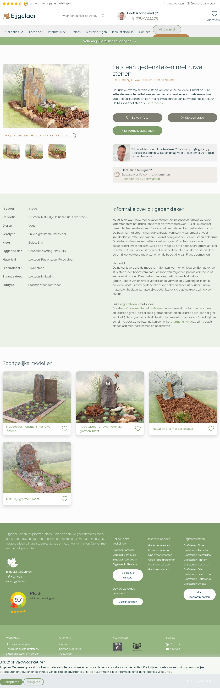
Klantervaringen (96, 32)
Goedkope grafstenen (161, 559)
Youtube (175, 648)
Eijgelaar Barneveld (124, 554)
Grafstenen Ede (193, 569)
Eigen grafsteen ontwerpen (22, 653)
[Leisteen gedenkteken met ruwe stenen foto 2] (34, 151)
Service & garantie (70, 648)
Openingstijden (127, 601)
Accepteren (11, 682)
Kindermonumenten (160, 555)
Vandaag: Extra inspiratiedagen (110, 41)
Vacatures (65, 653)
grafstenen (157, 308)
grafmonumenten (133, 308)
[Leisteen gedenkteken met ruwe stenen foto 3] (57, 151)
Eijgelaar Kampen (123, 550)
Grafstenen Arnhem (195, 559)
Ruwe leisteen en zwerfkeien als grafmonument (100, 429)
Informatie (57, 32)
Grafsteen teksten (159, 564)
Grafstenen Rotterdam (197, 579)
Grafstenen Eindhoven (197, 574)
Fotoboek (36, 32)
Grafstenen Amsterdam (198, 555)
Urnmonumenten (158, 550)
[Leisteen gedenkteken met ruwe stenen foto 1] (11, 151)
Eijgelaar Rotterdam (125, 564)
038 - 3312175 (14, 576)
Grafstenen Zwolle (195, 583)
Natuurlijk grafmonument (22, 499)
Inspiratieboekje (123, 32)
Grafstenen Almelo (195, 545)
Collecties (14, 32)
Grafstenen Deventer (196, 564)
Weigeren (33, 682)
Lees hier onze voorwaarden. (141, 178)
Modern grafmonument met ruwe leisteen (28, 429)
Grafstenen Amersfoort (197, 550)
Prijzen (76, 32)
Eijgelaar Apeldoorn (125, 559)
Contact (144, 32)
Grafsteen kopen (158, 569)
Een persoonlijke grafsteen (22, 648)
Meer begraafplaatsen (199, 595)
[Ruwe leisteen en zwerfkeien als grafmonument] (110, 397)
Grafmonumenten (159, 545)
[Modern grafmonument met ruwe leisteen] (37, 397)
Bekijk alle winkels (128, 575)
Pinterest (175, 644)
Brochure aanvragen (203, 3)
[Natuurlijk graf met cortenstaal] (183, 397)
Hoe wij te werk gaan (18, 644)
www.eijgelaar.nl (16, 581)
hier (169, 671)
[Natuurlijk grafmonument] (37, 467)
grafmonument (181, 321)
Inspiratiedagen (174, 3)
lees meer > (155, 103)
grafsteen (130, 304)
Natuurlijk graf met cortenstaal (173, 428)
